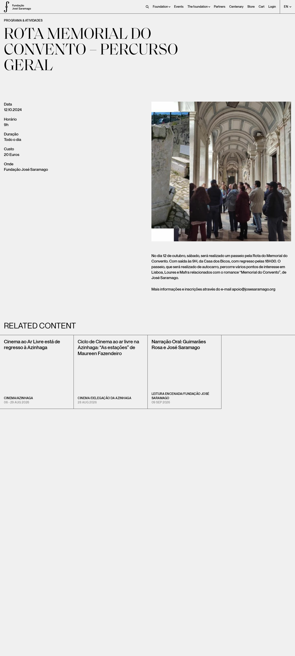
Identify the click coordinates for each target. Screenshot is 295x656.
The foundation (197, 6)
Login (272, 6)
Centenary (236, 6)
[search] (147, 7)
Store (251, 6)
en (286, 6)
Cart (261, 6)
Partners (219, 6)
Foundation (160, 6)
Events (179, 6)
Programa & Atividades (23, 20)
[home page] (5, 7)
